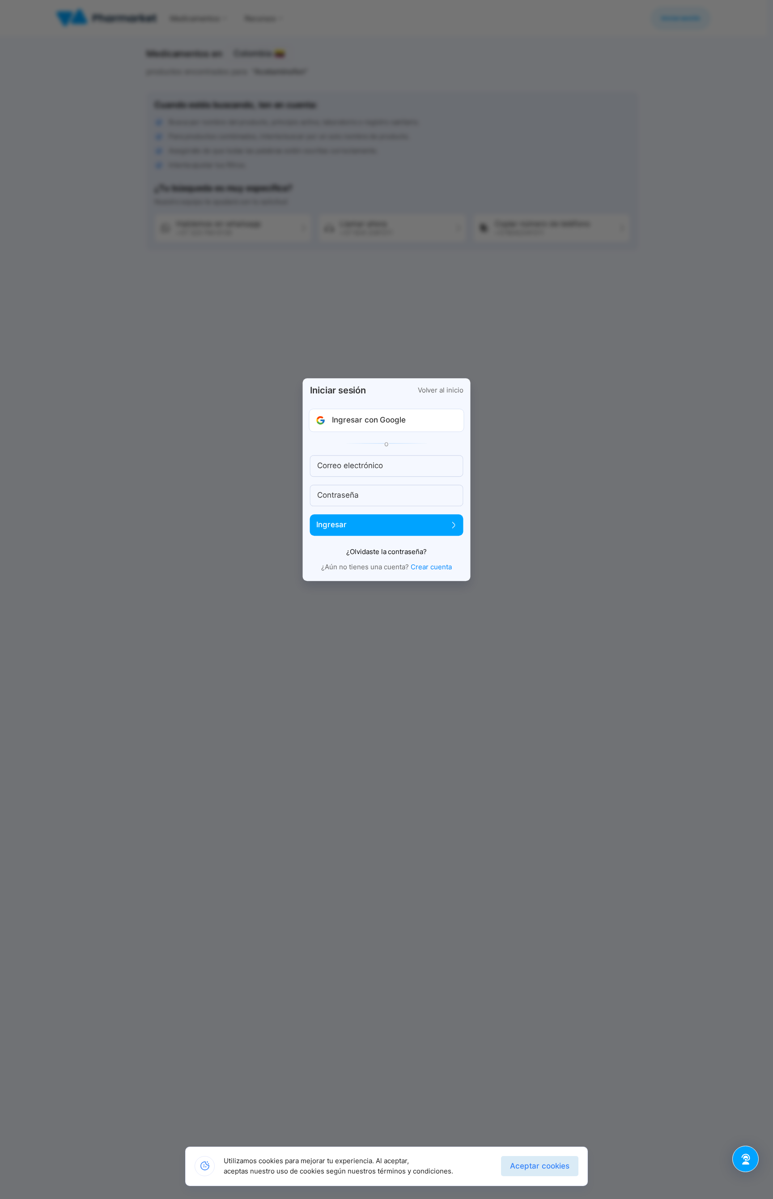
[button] (386, 420)
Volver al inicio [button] (440, 390)
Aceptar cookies (539, 1165)
